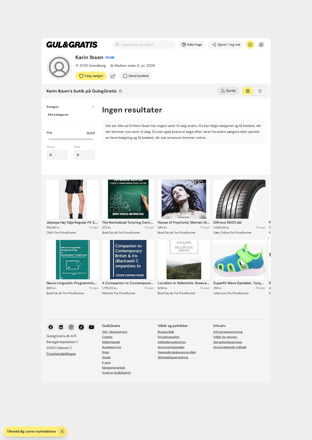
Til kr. (77, 147)
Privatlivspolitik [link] (168, 337)
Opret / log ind (228, 44)
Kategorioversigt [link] (113, 367)
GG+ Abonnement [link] (114, 332)
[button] (71, 138)
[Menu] (261, 44)
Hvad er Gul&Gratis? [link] (116, 373)
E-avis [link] (106, 362)
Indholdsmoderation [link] (172, 342)
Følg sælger (94, 76)
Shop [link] (105, 352)
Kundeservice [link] (111, 347)
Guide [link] (106, 357)
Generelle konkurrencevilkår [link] (177, 352)
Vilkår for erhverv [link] (225, 337)
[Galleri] (248, 91)
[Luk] (62, 431)
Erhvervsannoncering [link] (228, 332)
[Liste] (260, 91)
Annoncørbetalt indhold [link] (229, 347)
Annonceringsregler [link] (171, 347)
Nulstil (91, 133)
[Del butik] (113, 76)
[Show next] (269, 238)
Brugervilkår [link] (166, 332)
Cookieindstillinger (61, 354)
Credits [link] (107, 337)
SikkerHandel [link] (111, 342)
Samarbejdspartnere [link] (227, 342)
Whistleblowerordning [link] (173, 357)
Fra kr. (51, 147)
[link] (71, 44)
